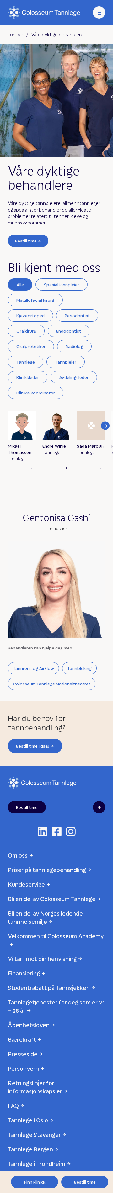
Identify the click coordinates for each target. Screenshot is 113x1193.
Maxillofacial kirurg (35, 300)
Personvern (23, 1068)
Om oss (18, 855)
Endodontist (68, 331)
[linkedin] (42, 831)
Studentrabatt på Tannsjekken (49, 987)
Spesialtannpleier (61, 284)
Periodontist (77, 315)
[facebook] (56, 831)
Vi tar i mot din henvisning (42, 958)
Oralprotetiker (31, 346)
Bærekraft (22, 1039)
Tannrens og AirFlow (33, 668)
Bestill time (26, 240)
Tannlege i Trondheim (36, 1163)
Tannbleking (79, 668)
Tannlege (25, 361)
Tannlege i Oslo (28, 1120)
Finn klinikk (34, 1181)
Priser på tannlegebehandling (47, 869)
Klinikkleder (27, 377)
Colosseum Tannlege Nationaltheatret (51, 683)
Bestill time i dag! (33, 745)
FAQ (13, 1105)
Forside (15, 34)
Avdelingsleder (74, 377)
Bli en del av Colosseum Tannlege (51, 898)
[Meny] (99, 12)
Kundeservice (26, 884)
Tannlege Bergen (30, 1149)
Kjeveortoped (30, 315)
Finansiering (24, 973)
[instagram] (70, 831)
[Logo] (44, 12)
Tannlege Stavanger (34, 1134)
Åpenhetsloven (29, 1024)
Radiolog (74, 346)
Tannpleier (65, 361)
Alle (20, 284)
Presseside (22, 1053)
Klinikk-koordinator (35, 392)
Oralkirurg (26, 331)
